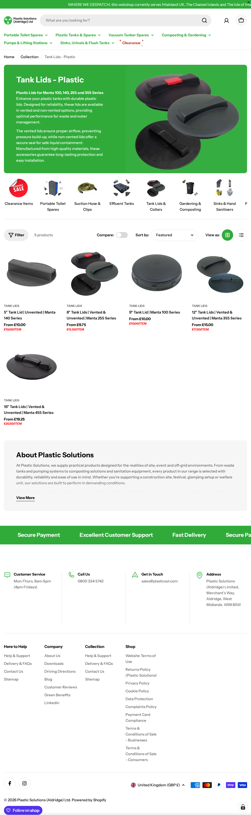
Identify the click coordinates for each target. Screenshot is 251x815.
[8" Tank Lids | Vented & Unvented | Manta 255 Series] (94, 273)
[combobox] (125, 20)
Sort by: (142, 235)
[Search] (204, 20)
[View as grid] (227, 235)
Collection (29, 56)
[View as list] (241, 235)
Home (9, 56)
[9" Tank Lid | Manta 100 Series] (157, 273)
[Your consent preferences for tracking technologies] (243, 807)
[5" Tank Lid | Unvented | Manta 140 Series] (31, 273)
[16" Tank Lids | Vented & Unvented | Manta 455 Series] (31, 367)
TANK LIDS (11, 306)
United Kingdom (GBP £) (159, 785)
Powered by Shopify (89, 800)
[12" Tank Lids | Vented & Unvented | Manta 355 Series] (219, 273)
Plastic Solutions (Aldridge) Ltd (43, 800)
